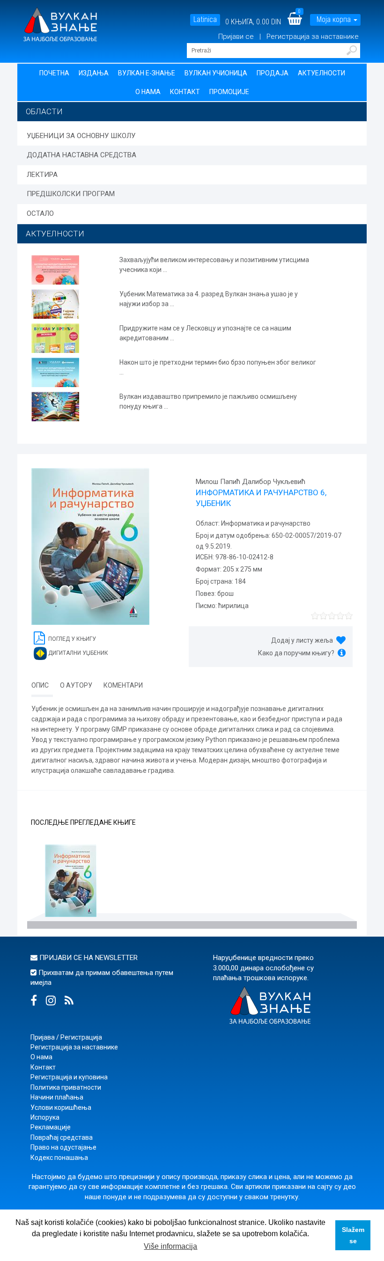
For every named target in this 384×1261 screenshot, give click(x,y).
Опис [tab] (40, 685)
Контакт (185, 91)
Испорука (44, 1117)
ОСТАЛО (40, 213)
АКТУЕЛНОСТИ (55, 233)
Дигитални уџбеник (77, 653)
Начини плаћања (56, 1097)
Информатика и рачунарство (265, 523)
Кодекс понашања (59, 1157)
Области (44, 111)
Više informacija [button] (170, 1246)
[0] (301, 21)
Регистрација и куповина (69, 1077)
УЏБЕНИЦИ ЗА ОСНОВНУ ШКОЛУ (81, 136)
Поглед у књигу (71, 639)
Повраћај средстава (61, 1137)
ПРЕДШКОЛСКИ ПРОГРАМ (71, 194)
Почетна (54, 73)
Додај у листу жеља (302, 640)
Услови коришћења (60, 1107)
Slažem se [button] (353, 1235)
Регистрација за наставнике (312, 36)
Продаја (272, 73)
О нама (148, 91)
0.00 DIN (268, 21)
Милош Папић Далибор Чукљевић (250, 481)
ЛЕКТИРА (42, 174)
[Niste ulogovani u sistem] (214, 36)
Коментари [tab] (123, 685)
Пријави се (237, 36)
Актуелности (321, 73)
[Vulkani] (60, 23)
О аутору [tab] (76, 685)
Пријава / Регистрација (66, 1037)
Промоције (229, 91)
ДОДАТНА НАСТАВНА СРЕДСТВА (81, 155)
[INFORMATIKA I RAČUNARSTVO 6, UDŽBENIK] (70, 882)
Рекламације (50, 1127)
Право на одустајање (63, 1147)
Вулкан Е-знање (146, 73)
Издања (94, 73)
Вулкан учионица (216, 73)
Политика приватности (65, 1087)
